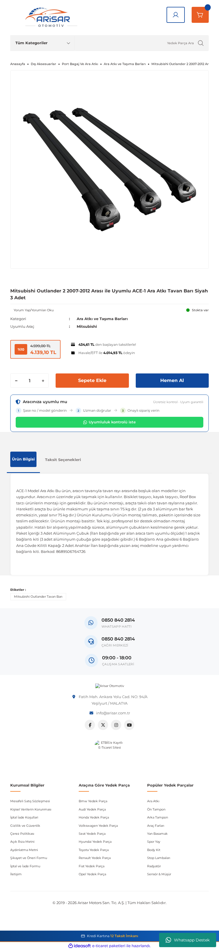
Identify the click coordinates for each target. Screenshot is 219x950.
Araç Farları (155, 826)
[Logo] (109, 686)
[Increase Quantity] (42, 380)
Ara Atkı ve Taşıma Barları (102, 318)
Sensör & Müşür (159, 874)
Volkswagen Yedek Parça (98, 826)
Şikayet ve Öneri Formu (28, 858)
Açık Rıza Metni (22, 842)
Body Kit (153, 850)
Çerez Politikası (22, 834)
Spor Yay (153, 842)
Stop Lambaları (158, 858)
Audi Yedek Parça (92, 809)
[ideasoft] (79, 946)
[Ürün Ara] (200, 43)
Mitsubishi (87, 326)
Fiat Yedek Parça (91, 866)
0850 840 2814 (118, 639)
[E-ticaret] (108, 945)
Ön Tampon (156, 809)
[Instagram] (116, 725)
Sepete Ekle (92, 380)
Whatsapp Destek (192, 940)
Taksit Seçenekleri (63, 459)
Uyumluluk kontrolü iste (112, 422)
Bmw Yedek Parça (93, 801)
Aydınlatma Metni (24, 850)
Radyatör (154, 866)
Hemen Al (172, 380)
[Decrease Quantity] (16, 380)
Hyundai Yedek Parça (95, 842)
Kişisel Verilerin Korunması (30, 809)
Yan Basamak (157, 834)
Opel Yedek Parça (92, 874)
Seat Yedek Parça (92, 834)
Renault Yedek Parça (95, 858)
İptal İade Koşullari (24, 817)
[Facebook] (90, 725)
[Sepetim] (200, 15)
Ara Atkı (153, 801)
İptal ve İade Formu (25, 866)
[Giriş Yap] (175, 14)
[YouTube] (129, 725)
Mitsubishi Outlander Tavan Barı (38, 597)
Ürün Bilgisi (23, 459)
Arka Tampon (157, 817)
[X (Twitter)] (103, 725)
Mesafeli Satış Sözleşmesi (30, 801)
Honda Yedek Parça (94, 817)
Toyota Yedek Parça (94, 850)
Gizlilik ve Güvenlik (25, 826)
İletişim (16, 874)
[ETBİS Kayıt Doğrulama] (110, 755)
